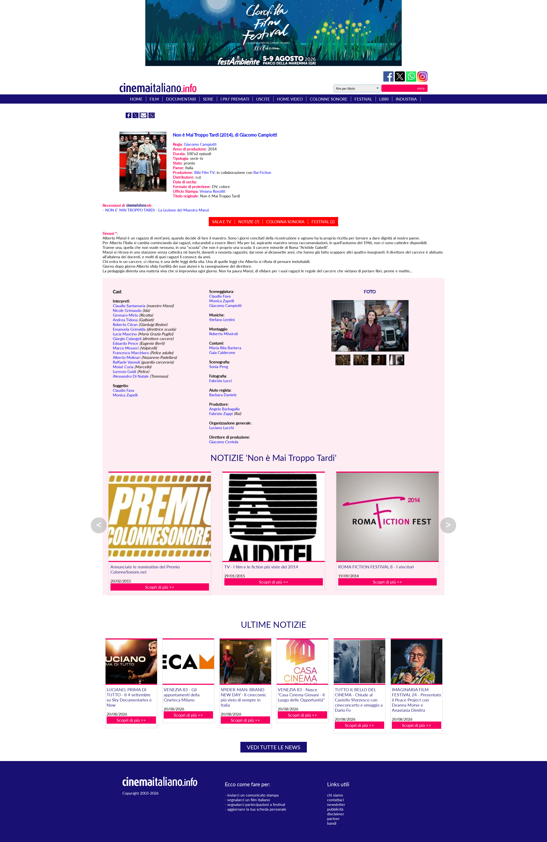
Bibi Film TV (204, 172)
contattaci (335, 799)
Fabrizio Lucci (220, 380)
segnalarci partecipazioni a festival (256, 804)
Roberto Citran (125, 324)
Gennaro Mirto (125, 315)
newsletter (336, 804)
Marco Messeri (126, 348)
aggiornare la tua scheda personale (256, 809)
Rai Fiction (262, 172)
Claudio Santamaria (129, 305)
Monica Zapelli (125, 395)
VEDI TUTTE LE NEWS (273, 747)
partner (333, 818)
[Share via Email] (144, 116)
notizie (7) (248, 221)
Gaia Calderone (222, 352)
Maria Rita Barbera (225, 347)
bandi (331, 823)
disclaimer (335, 813)
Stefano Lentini (222, 319)
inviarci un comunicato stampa (253, 795)
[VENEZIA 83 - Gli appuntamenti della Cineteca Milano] (188, 661)
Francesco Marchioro (131, 352)
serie (208, 99)
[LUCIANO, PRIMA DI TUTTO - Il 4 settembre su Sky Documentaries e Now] (131, 661)
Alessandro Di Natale (131, 376)
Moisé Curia (123, 366)
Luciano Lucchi (221, 427)
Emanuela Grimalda (129, 329)
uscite (263, 99)
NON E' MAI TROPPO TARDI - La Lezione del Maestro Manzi (157, 210)
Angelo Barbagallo (224, 408)
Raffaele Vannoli (126, 362)
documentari (181, 99)
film (154, 99)
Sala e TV (221, 221)
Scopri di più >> (159, 587)
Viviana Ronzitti (212, 191)
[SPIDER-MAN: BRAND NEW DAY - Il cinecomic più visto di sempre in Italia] (245, 661)
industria (406, 99)
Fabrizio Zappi (221, 413)
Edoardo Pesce (125, 343)
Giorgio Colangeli (127, 338)
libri (384, 99)
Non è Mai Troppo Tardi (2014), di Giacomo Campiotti (225, 134)
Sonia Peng (218, 366)
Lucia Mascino (125, 334)
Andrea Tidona (125, 319)
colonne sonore (328, 99)
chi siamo (335, 795)
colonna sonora (285, 221)
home (136, 99)
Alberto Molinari (126, 357)
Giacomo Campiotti (200, 144)
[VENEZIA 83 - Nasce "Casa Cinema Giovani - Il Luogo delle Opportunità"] (302, 661)
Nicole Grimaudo (127, 310)
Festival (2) (323, 221)
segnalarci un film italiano (248, 799)
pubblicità (335, 809)
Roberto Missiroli (223, 333)
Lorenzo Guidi (124, 371)
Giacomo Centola (223, 441)
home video (290, 99)
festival (363, 99)
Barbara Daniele (223, 394)
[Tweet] (400, 80)
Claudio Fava (123, 390)
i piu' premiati (235, 99)
